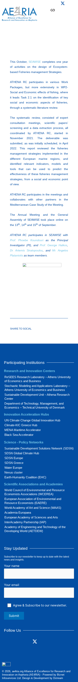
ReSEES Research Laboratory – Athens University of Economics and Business (37, 379)
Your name (11, 566)
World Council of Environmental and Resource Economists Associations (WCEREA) (34, 492)
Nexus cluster (13, 472)
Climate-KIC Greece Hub (20, 425)
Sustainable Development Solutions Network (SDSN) (39, 448)
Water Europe (13, 467)
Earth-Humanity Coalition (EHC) (25, 477)
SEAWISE (35, 61)
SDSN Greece (13, 462)
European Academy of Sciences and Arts (31, 517)
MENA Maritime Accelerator (22, 430)
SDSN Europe (13, 458)
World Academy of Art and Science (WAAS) (32, 507)
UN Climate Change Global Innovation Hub (32, 420)
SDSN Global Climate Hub (21, 453)
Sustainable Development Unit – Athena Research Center (37, 396)
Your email (11, 585)
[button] (64, 16)
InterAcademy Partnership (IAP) (25, 522)
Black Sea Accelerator (18, 434)
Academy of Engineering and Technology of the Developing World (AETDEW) (35, 529)
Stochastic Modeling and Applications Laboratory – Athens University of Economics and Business (37, 388)
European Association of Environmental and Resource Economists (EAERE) (32, 501)
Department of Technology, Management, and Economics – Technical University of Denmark (34, 405)
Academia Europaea (17, 512)
